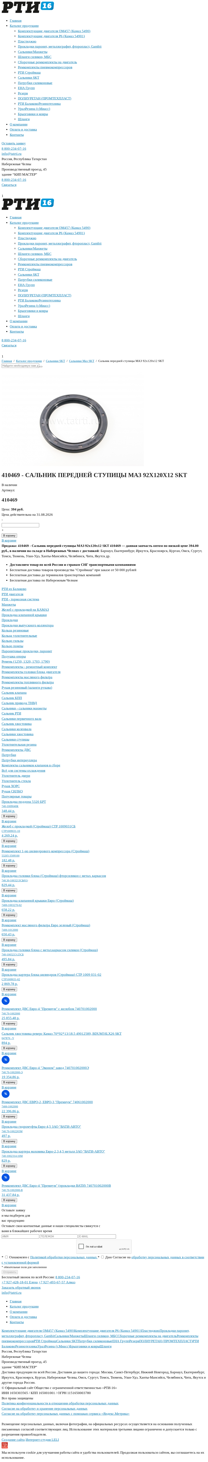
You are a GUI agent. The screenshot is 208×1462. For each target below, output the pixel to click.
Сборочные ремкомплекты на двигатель (47, 62)
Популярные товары (16, 796)
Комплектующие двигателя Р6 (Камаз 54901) (51, 36)
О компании (18, 124)
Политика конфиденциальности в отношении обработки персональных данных (60, 1403)
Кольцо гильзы (12, 641)
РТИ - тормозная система (20, 599)
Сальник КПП (12, 698)
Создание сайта (13, 1440)
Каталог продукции (24, 26)
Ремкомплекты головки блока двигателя (31, 672)
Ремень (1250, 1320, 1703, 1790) (26, 661)
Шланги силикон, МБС (34, 57)
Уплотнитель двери (16, 776)
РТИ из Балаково (14, 589)
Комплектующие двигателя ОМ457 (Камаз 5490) (54, 31)
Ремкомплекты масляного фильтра (27, 677)
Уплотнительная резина (19, 744)
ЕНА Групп (26, 88)
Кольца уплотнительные (19, 636)
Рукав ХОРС (11, 786)
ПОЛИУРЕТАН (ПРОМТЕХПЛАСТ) (44, 98)
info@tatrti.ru (12, 154)
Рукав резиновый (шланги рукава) (27, 687)
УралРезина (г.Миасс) (34, 109)
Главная (16, 21)
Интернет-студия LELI (42, 1440)
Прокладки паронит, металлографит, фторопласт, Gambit (60, 46)
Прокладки (10, 620)
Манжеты (9, 604)
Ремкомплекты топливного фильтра (28, 682)
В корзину (9, 535)
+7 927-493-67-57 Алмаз (57, 1282)
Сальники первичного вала (21, 719)
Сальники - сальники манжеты (24, 708)
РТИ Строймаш (29, 72)
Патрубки (9, 755)
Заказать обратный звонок (21, 1287)
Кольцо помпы (12, 646)
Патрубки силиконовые (35, 83)
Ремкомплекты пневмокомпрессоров (45, 67)
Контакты (17, 135)
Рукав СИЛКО (12, 791)
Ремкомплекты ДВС (16, 750)
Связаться (9, 185)
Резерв (23, 93)
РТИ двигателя (12, 594)
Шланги (24, 119)
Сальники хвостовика (18, 734)
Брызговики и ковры (33, 114)
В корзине (9, 540)
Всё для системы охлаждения (23, 771)
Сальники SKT (28, 78)
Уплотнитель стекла (16, 781)
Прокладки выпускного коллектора (28, 625)
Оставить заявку (14, 143)
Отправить (9, 1272)
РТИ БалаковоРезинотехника (39, 104)
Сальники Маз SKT (81, 361)
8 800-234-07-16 (14, 149)
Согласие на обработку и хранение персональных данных (45, 1409)
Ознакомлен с (50, 1257)
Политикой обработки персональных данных (64, 1257)
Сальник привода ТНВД (19, 703)
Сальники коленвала (16, 729)
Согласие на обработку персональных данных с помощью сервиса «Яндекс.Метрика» (66, 1414)
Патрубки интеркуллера (19, 760)
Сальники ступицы (15, 739)
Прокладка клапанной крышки (24, 615)
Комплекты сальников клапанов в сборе (31, 765)
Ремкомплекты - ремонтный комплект (29, 667)
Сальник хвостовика (17, 724)
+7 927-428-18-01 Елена (20, 1282)
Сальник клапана (14, 693)
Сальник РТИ (11, 713)
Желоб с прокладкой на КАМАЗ (25, 610)
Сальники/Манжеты (32, 52)
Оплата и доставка (23, 129)
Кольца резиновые (15, 630)
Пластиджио (27, 41)
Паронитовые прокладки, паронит (27, 651)
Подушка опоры (14, 656)
